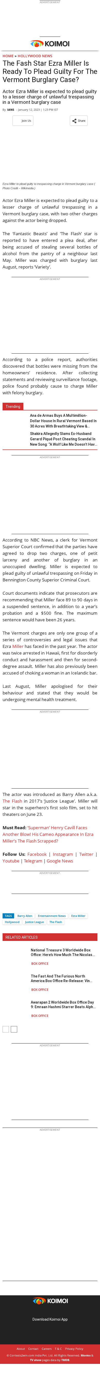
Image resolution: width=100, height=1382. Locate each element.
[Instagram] (43, 1311)
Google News (60, 861)
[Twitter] (15, 906)
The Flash (12, 801)
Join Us (26, 120)
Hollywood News (35, 55)
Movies (86, 1355)
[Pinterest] (50, 1311)
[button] (79, 121)
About (21, 1349)
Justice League (34, 922)
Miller (18, 646)
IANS (10, 109)
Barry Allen (24, 916)
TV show (35, 1360)
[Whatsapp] (24, 906)
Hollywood (12, 922)
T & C (58, 1349)
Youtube (11, 861)
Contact (33, 1349)
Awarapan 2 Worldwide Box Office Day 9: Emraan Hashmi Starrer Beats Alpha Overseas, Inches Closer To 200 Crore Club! (63, 1004)
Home (8, 55)
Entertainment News (52, 916)
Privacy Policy (74, 1349)
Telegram (33, 861)
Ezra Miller (78, 916)
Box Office (39, 963)
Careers (47, 1349)
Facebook (37, 854)
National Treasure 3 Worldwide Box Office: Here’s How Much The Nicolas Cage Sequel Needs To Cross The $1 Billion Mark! (61, 952)
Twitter (86, 854)
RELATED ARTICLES (22, 937)
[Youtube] (64, 1311)
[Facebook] (6, 906)
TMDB (65, 1360)
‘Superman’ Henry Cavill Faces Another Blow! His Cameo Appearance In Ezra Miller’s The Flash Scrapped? (48, 834)
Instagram (63, 854)
